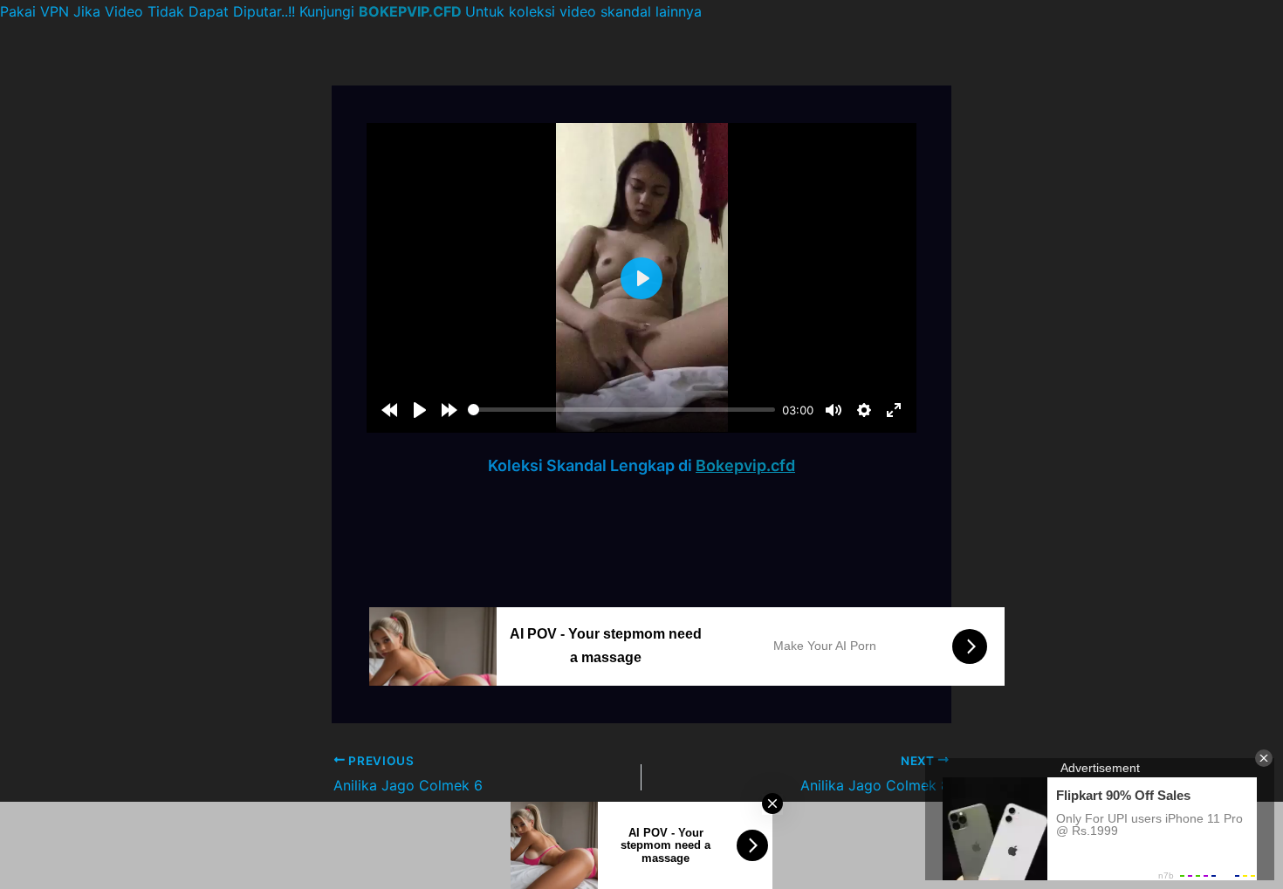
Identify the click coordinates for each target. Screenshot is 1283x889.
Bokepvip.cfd (745, 465)
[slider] (621, 409)
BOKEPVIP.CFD (410, 11)
